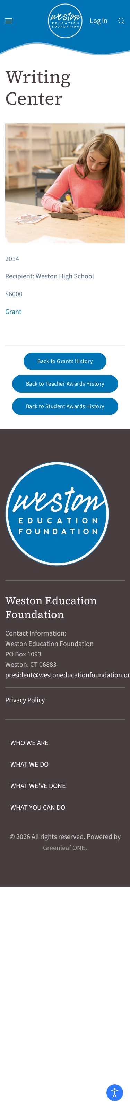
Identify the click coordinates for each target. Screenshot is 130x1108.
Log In (98, 21)
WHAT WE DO (29, 764)
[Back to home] (65, 21)
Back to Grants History (65, 361)
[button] (8, 21)
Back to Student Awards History (65, 406)
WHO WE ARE (29, 743)
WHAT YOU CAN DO (37, 807)
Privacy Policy (25, 700)
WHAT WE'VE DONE (38, 786)
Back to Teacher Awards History (65, 384)
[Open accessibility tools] (114, 1092)
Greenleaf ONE (64, 848)
